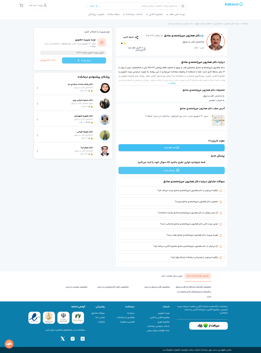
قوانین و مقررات (127, 322)
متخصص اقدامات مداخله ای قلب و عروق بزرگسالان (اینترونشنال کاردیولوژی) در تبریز (193, 291)
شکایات (101, 322)
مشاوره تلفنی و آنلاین (159, 317)
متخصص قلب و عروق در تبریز (157, 287)
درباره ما (131, 313)
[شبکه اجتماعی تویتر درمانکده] (63, 339)
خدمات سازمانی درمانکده (158, 326)
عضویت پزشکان (96, 14)
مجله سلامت (113, 14)
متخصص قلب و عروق (203, 23)
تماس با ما (100, 317)
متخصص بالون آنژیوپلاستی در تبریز (113, 287)
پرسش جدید (169, 170)
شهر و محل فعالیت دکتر (172, 276)
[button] (218, 120)
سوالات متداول (98, 313)
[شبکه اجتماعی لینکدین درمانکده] (83, 339)
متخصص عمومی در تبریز (76, 287)
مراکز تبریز (218, 23)
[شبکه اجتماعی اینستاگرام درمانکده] (73, 339)
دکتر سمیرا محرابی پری (83, 100)
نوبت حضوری (163, 313)
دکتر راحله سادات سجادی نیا (80, 84)
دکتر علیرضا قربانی (85, 132)
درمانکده (244, 23)
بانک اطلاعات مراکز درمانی (158, 330)
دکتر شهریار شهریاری (83, 116)
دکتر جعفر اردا (87, 147)
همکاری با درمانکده (126, 317)
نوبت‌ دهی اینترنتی (231, 23)
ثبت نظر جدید (170, 147)
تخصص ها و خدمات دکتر (198, 276)
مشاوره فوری (163, 322)
